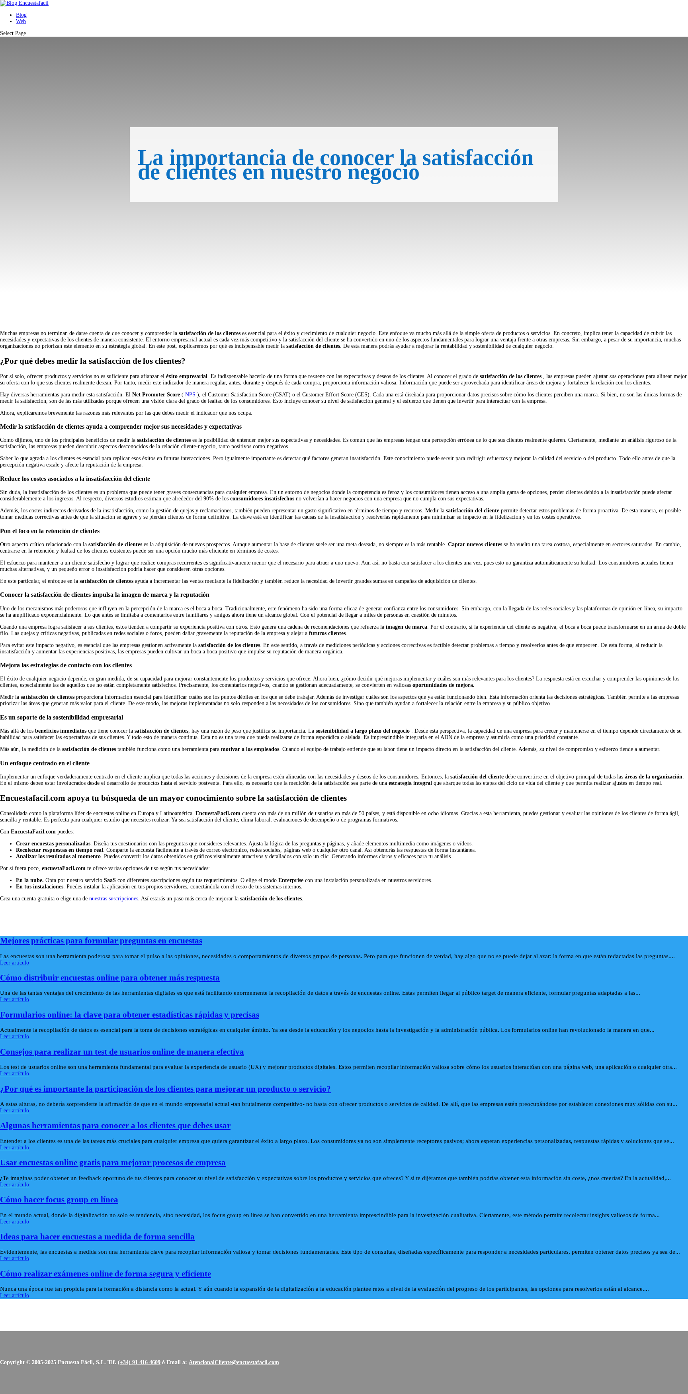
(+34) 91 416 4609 (139, 1362)
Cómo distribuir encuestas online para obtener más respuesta (110, 977)
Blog (21, 15)
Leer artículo (14, 963)
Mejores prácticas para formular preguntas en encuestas (101, 940)
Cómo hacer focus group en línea (59, 1199)
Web (21, 21)
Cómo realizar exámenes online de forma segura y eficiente (105, 1273)
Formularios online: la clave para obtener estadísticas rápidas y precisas (129, 1015)
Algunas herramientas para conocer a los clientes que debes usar (115, 1125)
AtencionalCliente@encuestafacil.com (234, 1362)
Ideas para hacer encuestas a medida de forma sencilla (97, 1236)
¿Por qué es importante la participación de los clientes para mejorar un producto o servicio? (165, 1089)
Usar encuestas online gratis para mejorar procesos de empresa (113, 1162)
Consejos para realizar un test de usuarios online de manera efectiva (122, 1052)
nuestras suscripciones (113, 899)
